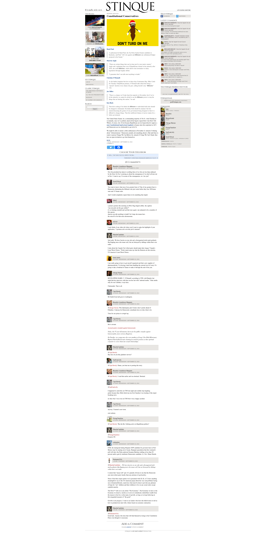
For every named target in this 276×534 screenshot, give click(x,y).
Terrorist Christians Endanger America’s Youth (140, 158)
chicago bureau (113, 308)
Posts (167, 110)
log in (128, 527)
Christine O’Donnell (113, 78)
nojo (108, 140)
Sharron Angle (111, 60)
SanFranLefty (113, 387)
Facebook (167, 16)
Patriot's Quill (174, 138)
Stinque (108, 3)
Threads (176, 110)
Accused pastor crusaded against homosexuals (122, 328)
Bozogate (89, 97)
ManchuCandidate (114, 465)
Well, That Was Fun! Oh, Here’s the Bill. (121, 155)
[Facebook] (118, 147)
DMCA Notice (89, 84)
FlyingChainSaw (114, 435)
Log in (88, 82)
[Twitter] (110, 147)
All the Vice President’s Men (95, 94)
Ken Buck (110, 103)
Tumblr (179, 144)
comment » (110, 143)
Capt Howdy (113, 352)
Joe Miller (110, 91)
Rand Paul (110, 49)
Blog (174, 146)
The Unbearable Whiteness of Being (94, 91)
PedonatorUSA (113, 514)
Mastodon (182, 16)
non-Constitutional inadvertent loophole (120, 125)
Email (171, 110)
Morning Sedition (112, 13)
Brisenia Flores (183, 138)
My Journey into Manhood (94, 100)
